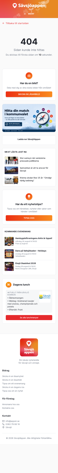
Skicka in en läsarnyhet (13, 376)
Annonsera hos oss (10, 404)
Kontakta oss (8, 408)
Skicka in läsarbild (29, 94)
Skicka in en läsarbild (12, 380)
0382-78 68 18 (13, 424)
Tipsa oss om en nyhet (12, 391)
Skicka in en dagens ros (13, 387)
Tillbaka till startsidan (17, 23)
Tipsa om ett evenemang (13, 383)
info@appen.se (12, 421)
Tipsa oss (29, 218)
